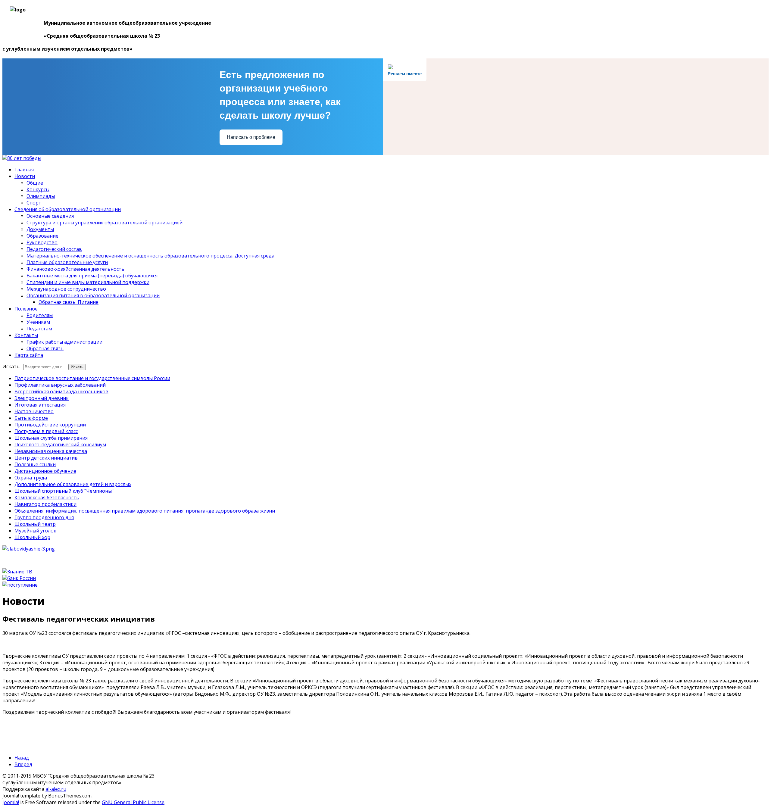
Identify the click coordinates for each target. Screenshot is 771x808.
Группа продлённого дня (44, 517)
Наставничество (34, 411)
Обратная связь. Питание (68, 302)
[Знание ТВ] (17, 571)
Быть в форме (31, 418)
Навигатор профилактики (45, 504)
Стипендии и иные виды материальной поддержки (88, 282)
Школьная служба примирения (51, 438)
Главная (24, 169)
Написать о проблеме (251, 137)
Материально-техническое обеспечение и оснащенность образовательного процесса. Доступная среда (150, 255)
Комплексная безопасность (46, 497)
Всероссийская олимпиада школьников (61, 391)
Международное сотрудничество (66, 288)
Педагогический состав (54, 249)
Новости (24, 176)
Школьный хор (32, 537)
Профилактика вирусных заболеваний (60, 385)
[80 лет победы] (21, 158)
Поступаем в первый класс (46, 431)
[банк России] (19, 578)
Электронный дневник (41, 398)
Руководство (42, 242)
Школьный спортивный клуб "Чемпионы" (64, 491)
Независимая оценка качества (50, 451)
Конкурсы (38, 189)
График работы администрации (64, 341)
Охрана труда (30, 477)
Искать (77, 367)
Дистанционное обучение (45, 471)
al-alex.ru (55, 789)
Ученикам (38, 322)
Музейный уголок (35, 530)
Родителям (40, 315)
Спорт (34, 202)
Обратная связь (45, 348)
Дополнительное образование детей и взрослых (72, 484)
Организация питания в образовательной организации (93, 295)
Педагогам (39, 328)
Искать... (12, 366)
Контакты (26, 335)
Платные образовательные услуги (67, 262)
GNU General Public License (133, 802)
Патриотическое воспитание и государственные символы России (92, 378)
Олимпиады (41, 196)
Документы (40, 229)
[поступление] (20, 585)
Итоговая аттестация (40, 404)
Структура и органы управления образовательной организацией (105, 222)
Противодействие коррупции (50, 424)
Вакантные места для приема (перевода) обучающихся (92, 275)
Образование (42, 235)
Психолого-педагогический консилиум (60, 444)
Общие (35, 182)
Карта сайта (28, 355)
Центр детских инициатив (46, 457)
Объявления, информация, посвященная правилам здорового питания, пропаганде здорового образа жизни (144, 510)
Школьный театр (35, 524)
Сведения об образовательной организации (67, 209)
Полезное (26, 308)
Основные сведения (50, 216)
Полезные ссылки (35, 464)
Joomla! (10, 802)
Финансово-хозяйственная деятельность (75, 269)
